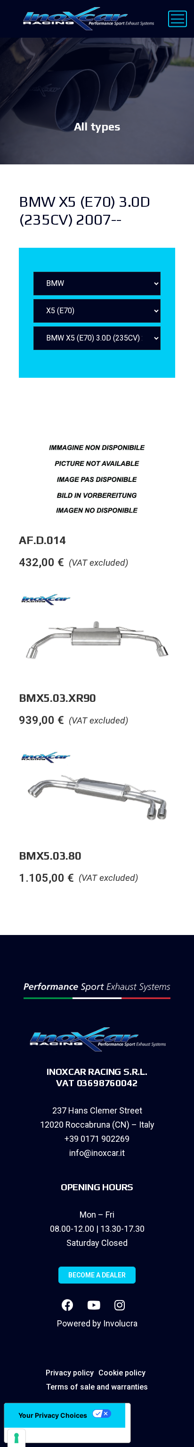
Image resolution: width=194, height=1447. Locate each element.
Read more (184, 453)
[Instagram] (119, 1305)
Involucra (120, 1323)
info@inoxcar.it (97, 1153)
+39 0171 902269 (97, 1139)
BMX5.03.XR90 (57, 697)
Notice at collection (47, 1435)
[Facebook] (68, 1305)
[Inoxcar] (86, 19)
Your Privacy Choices (52, 1415)
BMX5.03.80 (50, 855)
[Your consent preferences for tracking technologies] (16, 1438)
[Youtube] (93, 1305)
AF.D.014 (42, 540)
